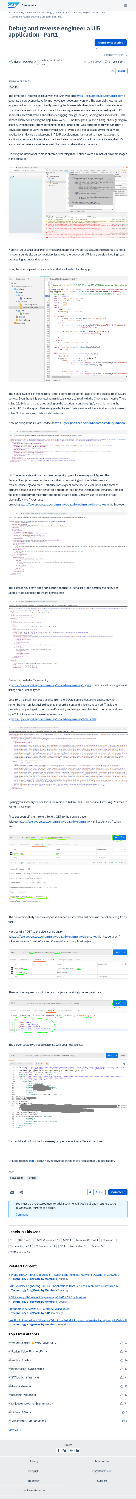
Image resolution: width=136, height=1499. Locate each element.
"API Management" (19, 1252)
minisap (32, 1178)
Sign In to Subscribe (110, 42)
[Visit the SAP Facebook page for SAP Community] (58, 1450)
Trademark (34, 1480)
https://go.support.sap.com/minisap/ (99, 95)
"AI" (61, 1246)
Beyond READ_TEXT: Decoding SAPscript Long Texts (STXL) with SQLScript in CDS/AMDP (64, 1274)
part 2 (32, 1160)
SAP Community (16, 13)
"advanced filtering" (19, 1246)
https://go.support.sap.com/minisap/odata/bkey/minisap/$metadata (54, 719)
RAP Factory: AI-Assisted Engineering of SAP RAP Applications (47, 1297)
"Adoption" (108, 1240)
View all (13, 1430)
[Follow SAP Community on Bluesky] (64, 1450)
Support (102, 1480)
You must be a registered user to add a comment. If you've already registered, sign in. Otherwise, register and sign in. (66, 1205)
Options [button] (96, 48)
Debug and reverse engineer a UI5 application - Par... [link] (37, 17)
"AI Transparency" (44, 1246)
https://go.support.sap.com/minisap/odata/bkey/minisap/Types (51, 685)
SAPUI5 (13, 87)
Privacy (34, 1461)
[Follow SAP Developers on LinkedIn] (77, 1450)
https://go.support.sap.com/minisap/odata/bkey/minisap (90, 422)
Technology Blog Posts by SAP (30, 1313)
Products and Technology (40, 13)
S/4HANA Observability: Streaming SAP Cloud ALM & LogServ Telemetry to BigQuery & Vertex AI (67, 1320)
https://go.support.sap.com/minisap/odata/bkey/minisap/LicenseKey (63, 504)
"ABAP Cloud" (24, 1240)
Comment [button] (118, 1192)
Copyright (33, 1471)
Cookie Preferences (34, 1490)
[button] (112, 71)
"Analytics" (97, 1246)
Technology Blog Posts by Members (87, 13)
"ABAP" (66, 1240)
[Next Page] (70, 1257)
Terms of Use (102, 1461)
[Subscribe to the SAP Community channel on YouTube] (71, 1450)
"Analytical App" (77, 1246)
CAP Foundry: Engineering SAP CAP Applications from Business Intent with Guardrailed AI (63, 1286)
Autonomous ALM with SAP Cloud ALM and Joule (38, 1308)
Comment (22, 1214)
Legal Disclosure (102, 1471)
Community (29, 5)
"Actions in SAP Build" (86, 1240)
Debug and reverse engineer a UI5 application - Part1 (54, 31)
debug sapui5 (17, 1178)
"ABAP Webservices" (46, 1240)
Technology (61, 13)
